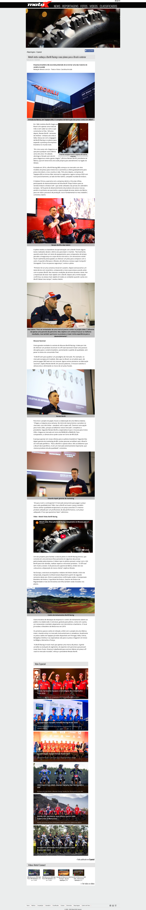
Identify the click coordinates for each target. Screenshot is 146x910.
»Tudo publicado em (85, 859)
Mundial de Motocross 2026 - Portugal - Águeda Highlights (63, 878)
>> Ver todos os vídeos (87, 883)
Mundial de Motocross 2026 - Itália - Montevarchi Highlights (78, 878)
